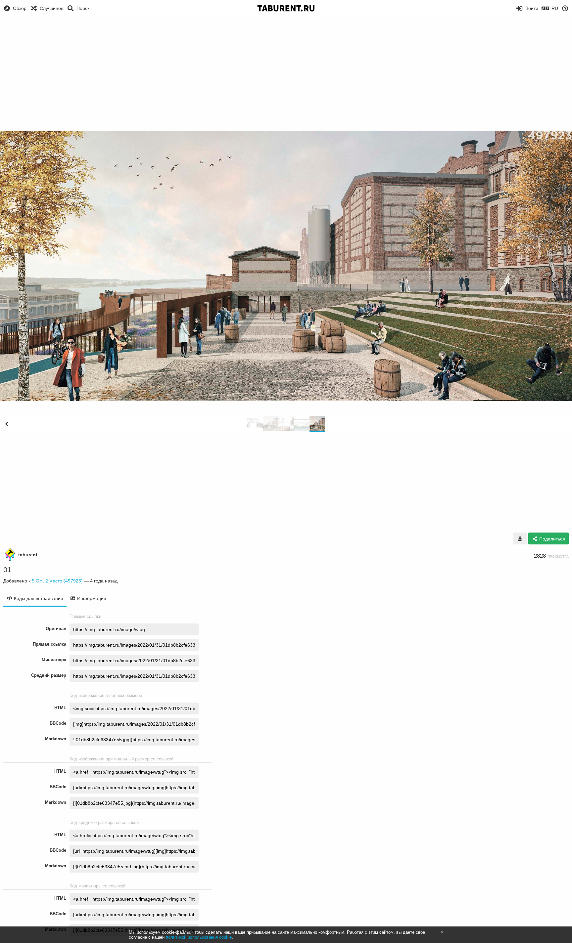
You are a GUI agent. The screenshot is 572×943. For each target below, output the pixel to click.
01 (7, 570)
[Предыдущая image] (6, 424)
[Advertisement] (286, 66)
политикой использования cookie (199, 937)
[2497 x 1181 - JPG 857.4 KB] (520, 538)
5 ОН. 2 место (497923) (57, 580)
